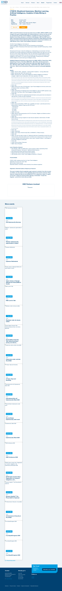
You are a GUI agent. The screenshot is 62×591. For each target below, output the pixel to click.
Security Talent (20, 578)
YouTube (33, 577)
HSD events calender (21, 574)
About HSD (20, 573)
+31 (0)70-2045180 (9, 578)
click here (32, 175)
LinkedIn (33, 576)
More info (15, 27)
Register (23, 27)
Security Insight (20, 577)
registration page (31, 172)
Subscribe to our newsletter (49, 569)
